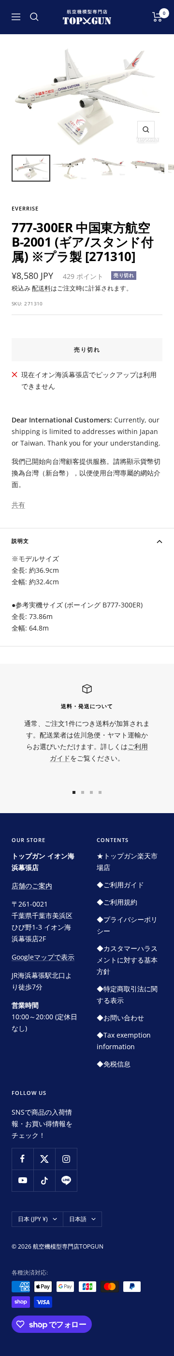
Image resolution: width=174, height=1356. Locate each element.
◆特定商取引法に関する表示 (127, 994)
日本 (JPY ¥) (33, 1219)
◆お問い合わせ (120, 1017)
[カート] (157, 17)
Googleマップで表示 (43, 956)
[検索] (34, 17)
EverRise (25, 208)
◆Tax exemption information (124, 1040)
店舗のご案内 (32, 885)
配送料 (41, 288)
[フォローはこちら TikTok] (44, 1180)
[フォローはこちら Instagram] (66, 1159)
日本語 (78, 1219)
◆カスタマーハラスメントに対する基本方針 (127, 960)
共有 (18, 504)
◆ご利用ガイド (120, 884)
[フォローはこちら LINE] (66, 1180)
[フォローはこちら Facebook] (22, 1159)
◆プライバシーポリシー (127, 925)
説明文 (20, 540)
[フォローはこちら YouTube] (22, 1180)
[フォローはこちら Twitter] (44, 1159)
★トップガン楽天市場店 (127, 861)
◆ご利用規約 (117, 902)
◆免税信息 (113, 1063)
